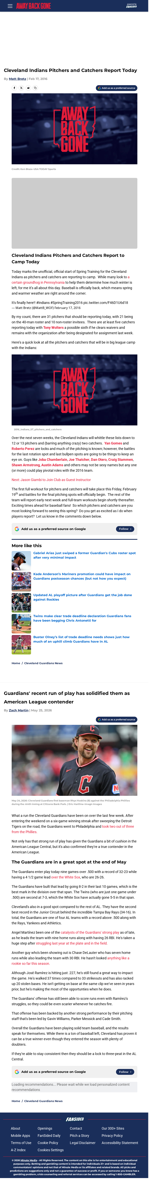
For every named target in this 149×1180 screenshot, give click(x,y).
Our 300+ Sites (113, 1128)
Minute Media (29, 1160)
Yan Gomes (113, 443)
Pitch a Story (79, 1136)
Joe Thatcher (79, 459)
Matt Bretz (17, 79)
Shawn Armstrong (26, 465)
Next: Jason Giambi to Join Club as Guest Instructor (51, 480)
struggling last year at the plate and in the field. (72, 943)
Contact (76, 1128)
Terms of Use (21, 1143)
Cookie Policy (48, 1143)
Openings (45, 1128)
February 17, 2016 (68, 308)
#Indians (43, 303)
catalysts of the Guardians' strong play (90, 932)
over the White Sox (65, 877)
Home (16, 663)
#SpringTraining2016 (66, 303)
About (15, 1128)
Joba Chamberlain (52, 459)
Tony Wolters (53, 327)
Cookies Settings (51, 1150)
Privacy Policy (112, 1136)
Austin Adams (52, 465)
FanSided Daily (49, 1136)
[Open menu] (10, 5)
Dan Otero (99, 459)
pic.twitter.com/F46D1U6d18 (105, 303)
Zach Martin (19, 710)
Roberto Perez (23, 449)
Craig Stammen (120, 459)
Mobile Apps (20, 1136)
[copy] (35, 88)
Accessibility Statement (120, 1143)
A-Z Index (18, 1150)
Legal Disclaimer (82, 1143)
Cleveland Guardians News (43, 663)
